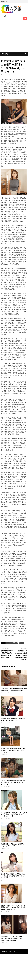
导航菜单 (5, 54)
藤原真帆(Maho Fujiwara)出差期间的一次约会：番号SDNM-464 (14, 845)
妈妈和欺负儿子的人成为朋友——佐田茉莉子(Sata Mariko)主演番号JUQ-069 (14, 689)
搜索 (5, 16)
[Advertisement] (14, 37)
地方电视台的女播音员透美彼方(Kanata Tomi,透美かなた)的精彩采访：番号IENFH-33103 (13, 876)
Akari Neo (8, 643)
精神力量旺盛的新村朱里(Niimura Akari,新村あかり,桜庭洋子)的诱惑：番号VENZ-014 (13, 750)
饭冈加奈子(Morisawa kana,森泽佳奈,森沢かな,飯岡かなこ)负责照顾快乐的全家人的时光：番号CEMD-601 (14, 907)
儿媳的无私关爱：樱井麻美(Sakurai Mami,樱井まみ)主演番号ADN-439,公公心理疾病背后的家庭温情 (14, 938)
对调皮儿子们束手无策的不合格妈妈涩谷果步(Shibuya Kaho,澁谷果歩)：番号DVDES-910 (13, 782)
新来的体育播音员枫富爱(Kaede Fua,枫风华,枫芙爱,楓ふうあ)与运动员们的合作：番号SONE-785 (14, 814)
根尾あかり (15, 643)
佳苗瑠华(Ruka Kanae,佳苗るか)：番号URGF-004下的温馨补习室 (13, 719)
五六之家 (12, 951)
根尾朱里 (21, 643)
